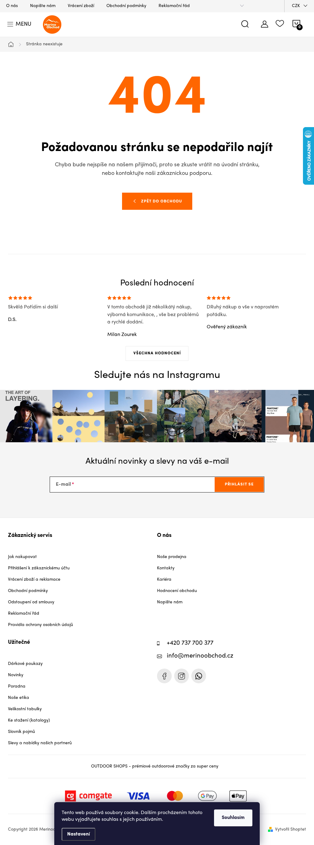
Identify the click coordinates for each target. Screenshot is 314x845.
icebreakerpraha (181, 676)
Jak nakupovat (22, 557)
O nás (12, 6)
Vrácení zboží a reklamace (34, 580)
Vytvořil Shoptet (290, 830)
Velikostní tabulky (25, 709)
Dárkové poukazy (25, 664)
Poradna (16, 686)
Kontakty (165, 568)
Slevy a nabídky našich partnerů (40, 743)
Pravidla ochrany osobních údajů (40, 625)
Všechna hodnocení (157, 353)
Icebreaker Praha (164, 676)
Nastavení (78, 834)
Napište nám (43, 6)
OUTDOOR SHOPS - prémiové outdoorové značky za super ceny (154, 766)
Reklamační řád (174, 6)
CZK (296, 6)
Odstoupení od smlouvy (31, 602)
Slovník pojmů (21, 732)
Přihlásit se (239, 484)
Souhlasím (233, 817)
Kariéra (164, 580)
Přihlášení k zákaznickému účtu (39, 568)
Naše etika (18, 698)
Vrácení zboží (81, 6)
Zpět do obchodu (161, 201)
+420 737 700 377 (190, 643)
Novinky (15, 675)
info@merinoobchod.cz (200, 656)
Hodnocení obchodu (177, 591)
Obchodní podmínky (126, 6)
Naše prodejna (171, 557)
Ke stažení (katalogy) (29, 720)
